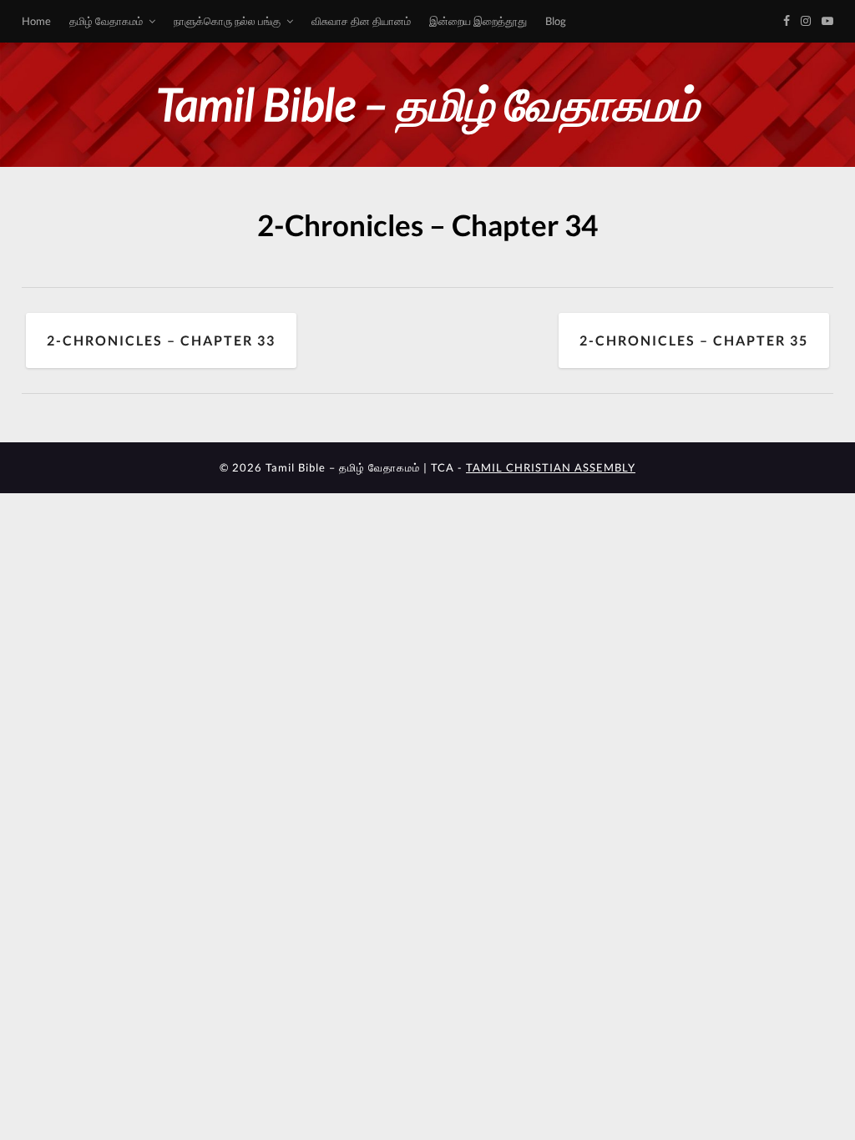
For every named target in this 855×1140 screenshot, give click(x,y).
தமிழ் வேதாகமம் (106, 21)
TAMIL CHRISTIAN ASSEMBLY (550, 467)
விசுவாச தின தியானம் (361, 21)
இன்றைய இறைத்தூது (478, 21)
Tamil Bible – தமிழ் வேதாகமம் (427, 104)
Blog (555, 21)
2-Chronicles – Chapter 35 (693, 340)
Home (36, 21)
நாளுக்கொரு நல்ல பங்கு (227, 21)
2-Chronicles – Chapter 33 (161, 340)
